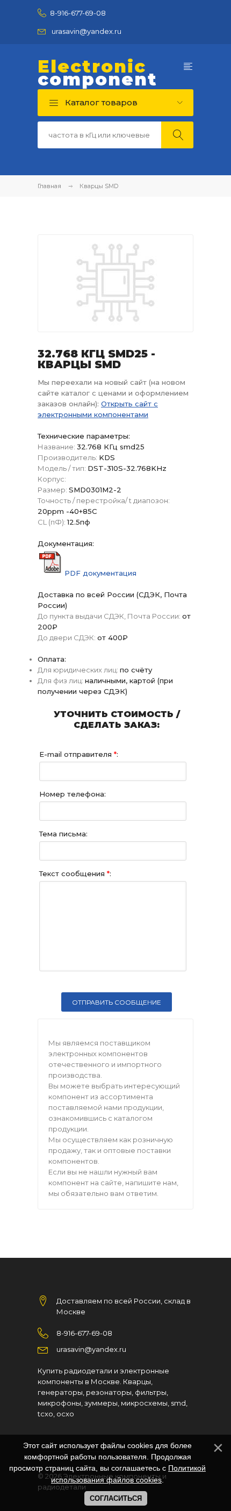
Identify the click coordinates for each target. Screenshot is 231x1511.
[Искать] (177, 134)
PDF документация (100, 573)
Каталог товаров (100, 102)
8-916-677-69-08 (78, 13)
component (97, 73)
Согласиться (116, 1498)
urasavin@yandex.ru (86, 31)
